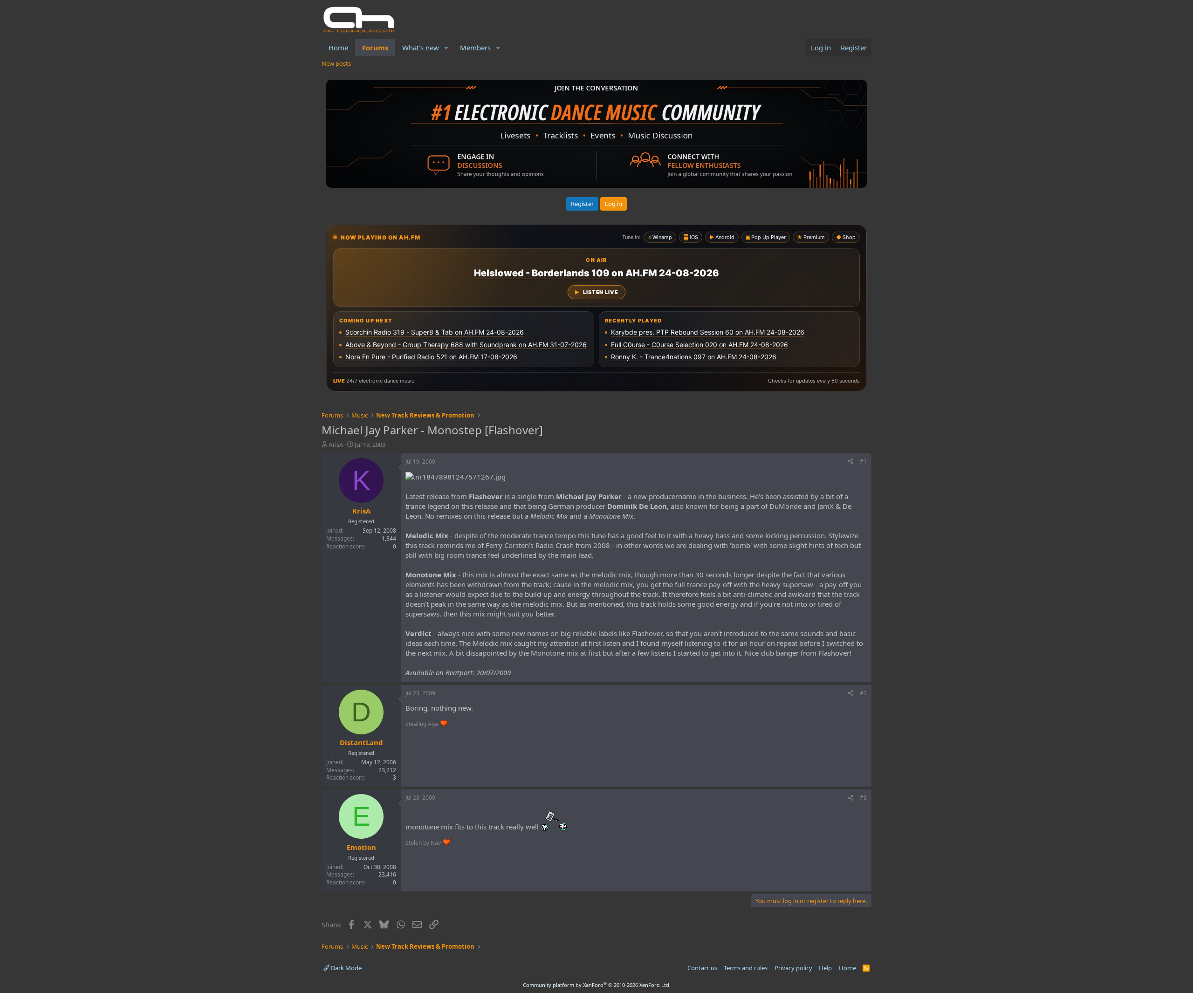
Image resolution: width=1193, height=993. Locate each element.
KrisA (336, 444)
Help (825, 968)
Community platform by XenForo (597, 984)
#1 (863, 462)
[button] (446, 47)
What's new (420, 47)
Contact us (702, 968)
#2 (863, 693)
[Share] (850, 462)
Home (338, 47)
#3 (863, 797)
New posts (336, 63)
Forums (375, 47)
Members (475, 47)
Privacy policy (793, 968)
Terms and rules (746, 968)
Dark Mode (345, 968)
